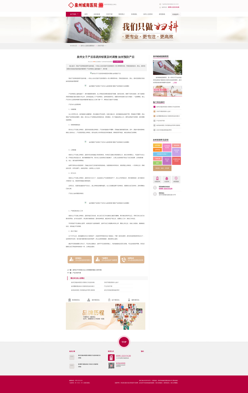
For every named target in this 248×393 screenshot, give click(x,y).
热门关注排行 (159, 102)
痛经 (157, 163)
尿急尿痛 (176, 145)
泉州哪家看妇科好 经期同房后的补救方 (83, 286)
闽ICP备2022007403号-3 (145, 380)
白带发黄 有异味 (167, 146)
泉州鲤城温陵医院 (161, 56)
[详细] (79, 358)
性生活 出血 (167, 160)
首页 (86, 14)
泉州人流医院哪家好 (88, 46)
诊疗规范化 (115, 300)
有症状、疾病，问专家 (162, 168)
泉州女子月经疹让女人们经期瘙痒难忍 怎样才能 (87, 270)
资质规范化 (76, 300)
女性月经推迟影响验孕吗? (112, 290)
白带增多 (157, 145)
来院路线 (162, 14)
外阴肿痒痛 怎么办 (176, 160)
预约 (142, 351)
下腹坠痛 (157, 158)
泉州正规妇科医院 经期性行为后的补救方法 (89, 355)
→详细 (175, 82)
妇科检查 (97, 14)
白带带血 (157, 149)
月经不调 (109, 14)
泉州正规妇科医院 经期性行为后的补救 (83, 282)
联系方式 (111, 351)
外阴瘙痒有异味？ (162, 154)
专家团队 (134, 14)
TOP (124, 342)
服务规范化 (135, 300)
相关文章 (72, 351)
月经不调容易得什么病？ (111, 282)
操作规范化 (96, 300)
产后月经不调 (77, 273)
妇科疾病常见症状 (161, 140)
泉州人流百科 (148, 14)
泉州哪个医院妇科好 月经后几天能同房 (88, 364)
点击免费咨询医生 (118, 61)
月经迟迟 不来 (176, 151)
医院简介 (122, 14)
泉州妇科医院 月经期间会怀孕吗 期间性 (83, 290)
